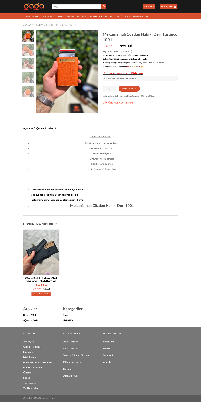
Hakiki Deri (69, 320)
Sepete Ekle (129, 88)
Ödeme (27, 372)
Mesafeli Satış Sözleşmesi (37, 362)
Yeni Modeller (31, 16)
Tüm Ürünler (30, 382)
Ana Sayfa (28, 25)
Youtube (107, 362)
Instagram (108, 341)
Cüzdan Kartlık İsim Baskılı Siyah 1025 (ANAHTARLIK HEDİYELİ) (41, 279)
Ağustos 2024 (30, 320)
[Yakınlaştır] (40, 109)
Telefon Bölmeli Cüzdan (71, 16)
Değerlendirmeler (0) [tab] (45, 128)
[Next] (93, 71)
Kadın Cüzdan (70, 348)
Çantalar (47, 16)
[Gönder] (103, 6)
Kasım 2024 (29, 314)
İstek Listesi (29, 357)
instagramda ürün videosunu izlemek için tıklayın (57, 199)
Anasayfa (28, 341)
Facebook (108, 355)
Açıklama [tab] (28, 128)
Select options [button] (41, 294)
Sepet (26, 377)
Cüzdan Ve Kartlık (44, 25)
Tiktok (106, 348)
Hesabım (28, 351)
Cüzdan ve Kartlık (72, 362)
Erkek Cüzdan (70, 341)
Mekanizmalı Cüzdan (101, 16)
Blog (65, 314)
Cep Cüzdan (122, 16)
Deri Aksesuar (140, 16)
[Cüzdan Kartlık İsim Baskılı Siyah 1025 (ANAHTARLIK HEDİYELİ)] (41, 252)
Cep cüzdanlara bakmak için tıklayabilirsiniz (54, 194)
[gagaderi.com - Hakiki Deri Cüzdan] (35, 6)
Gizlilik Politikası (32, 346)
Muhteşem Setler (32, 367)
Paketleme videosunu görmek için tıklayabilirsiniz (58, 189)
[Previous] (41, 71)
